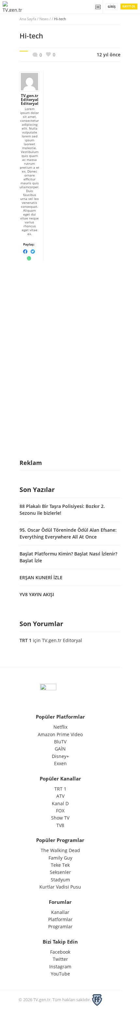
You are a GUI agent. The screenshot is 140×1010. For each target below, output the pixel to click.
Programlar (60, 926)
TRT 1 (26, 640)
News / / (52, 18)
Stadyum (60, 880)
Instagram (60, 966)
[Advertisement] (70, 306)
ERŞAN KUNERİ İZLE (41, 577)
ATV (60, 796)
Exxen (60, 763)
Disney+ (60, 756)
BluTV (60, 741)
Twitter (60, 959)
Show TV (60, 818)
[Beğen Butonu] (50, 54)
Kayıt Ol (128, 6)
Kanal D (60, 803)
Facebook (60, 952)
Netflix (60, 727)
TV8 (60, 825)
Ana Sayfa (28, 18)
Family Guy (60, 858)
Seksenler (60, 872)
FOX (60, 810)
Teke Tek (60, 865)
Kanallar (60, 912)
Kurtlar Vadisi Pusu (60, 887)
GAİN (60, 749)
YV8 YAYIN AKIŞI (37, 594)
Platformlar (60, 919)
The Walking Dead (60, 850)
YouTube (60, 974)
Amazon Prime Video (60, 734)
